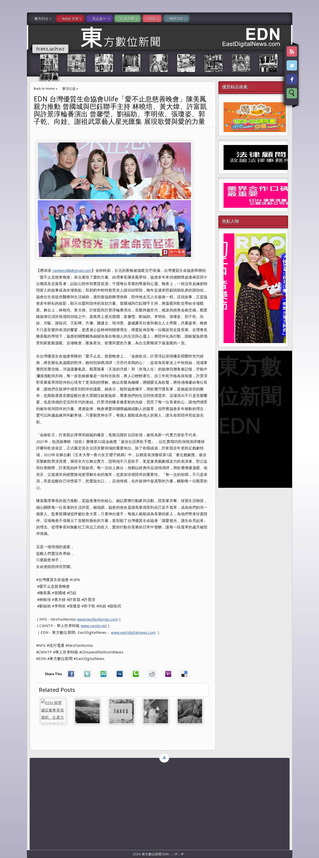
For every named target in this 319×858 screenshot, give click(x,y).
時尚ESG (176, 18)
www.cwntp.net (94, 625)
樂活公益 (69, 88)
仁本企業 (128, 18)
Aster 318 (70, 18)
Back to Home (44, 88)
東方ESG (41, 18)
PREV (8, 78)
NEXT (311, 78)
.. (173, 854)
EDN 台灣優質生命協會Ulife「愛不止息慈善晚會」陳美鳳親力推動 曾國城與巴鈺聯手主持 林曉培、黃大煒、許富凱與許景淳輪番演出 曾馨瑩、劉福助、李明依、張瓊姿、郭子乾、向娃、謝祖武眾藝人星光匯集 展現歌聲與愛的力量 (120, 110)
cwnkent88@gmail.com (72, 270)
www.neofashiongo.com (97, 619)
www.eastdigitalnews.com (133, 632)
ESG (152, 18)
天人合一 (99, 18)
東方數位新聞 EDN (250, 395)
